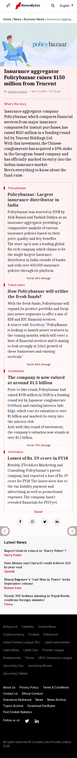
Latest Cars (30, 650)
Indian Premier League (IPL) (21, 642)
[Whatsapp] (32, 522)
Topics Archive (13, 706)
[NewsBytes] (27, 6)
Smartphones (12, 658)
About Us (9, 687)
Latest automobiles (57, 642)
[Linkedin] (57, 522)
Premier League (53, 650)
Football (34, 634)
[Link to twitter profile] (27, 721)
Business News (34, 19)
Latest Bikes (11, 650)
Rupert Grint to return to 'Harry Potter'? (35, 551)
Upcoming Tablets (15, 673)
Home (7, 19)
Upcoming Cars (13, 665)
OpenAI (9, 571)
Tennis (29, 658)
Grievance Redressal (17, 699)
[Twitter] (45, 522)
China (8, 604)
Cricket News (47, 626)
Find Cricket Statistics (17, 712)
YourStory (36, 325)
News (17, 19)
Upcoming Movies (40, 665)
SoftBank (15, 406)
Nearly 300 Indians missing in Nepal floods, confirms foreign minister (37, 598)
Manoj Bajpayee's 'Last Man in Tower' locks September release (37, 581)
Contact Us (10, 693)
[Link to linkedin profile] (37, 721)
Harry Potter (13, 555)
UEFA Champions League (55, 658)
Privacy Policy (29, 687)
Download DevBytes (41, 706)
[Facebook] (20, 522)
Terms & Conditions (56, 687)
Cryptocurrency (13, 634)
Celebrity (28, 626)
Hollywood (50, 634)
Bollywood (10, 626)
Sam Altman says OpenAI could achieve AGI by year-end (37, 565)
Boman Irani (12, 588)
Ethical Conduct (32, 693)
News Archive (56, 699)
